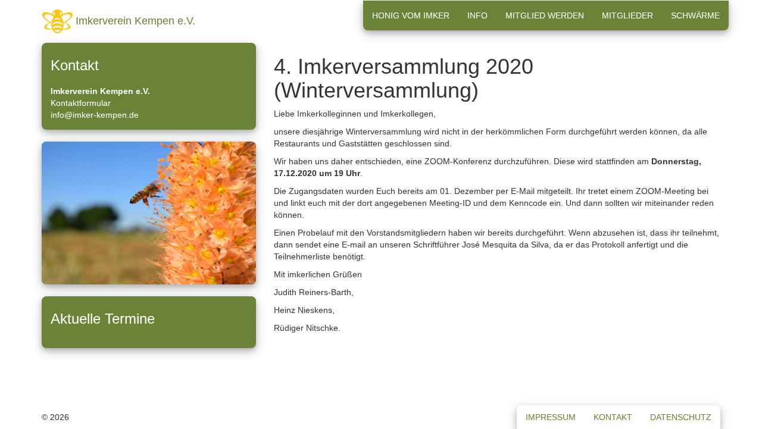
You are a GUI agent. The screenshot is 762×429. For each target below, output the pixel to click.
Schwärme (695, 15)
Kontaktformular (81, 103)
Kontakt (613, 417)
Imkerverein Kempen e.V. (134, 21)
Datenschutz (680, 417)
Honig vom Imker (410, 15)
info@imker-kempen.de (95, 115)
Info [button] (477, 15)
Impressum (551, 417)
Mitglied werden (544, 15)
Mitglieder (627, 15)
